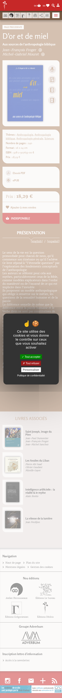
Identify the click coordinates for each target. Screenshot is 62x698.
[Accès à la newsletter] (35, 15)
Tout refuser (32, 363)
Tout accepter (32, 356)
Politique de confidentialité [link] (31, 375)
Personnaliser (31, 369)
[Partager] (41, 15)
